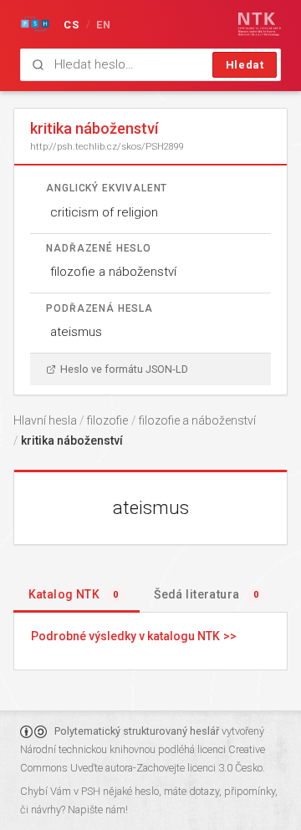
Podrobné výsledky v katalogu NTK (125, 636)
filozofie (107, 420)
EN (104, 24)
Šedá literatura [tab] (206, 594)
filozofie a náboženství (113, 271)
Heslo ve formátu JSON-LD (124, 369)
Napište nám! (98, 809)
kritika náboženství (72, 440)
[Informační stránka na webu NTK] (259, 24)
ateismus (76, 331)
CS (72, 24)
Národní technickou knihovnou (88, 749)
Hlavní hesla (45, 420)
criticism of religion (104, 212)
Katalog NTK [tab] (73, 594)
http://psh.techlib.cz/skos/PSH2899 (107, 146)
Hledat (245, 65)
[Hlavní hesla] (35, 24)
